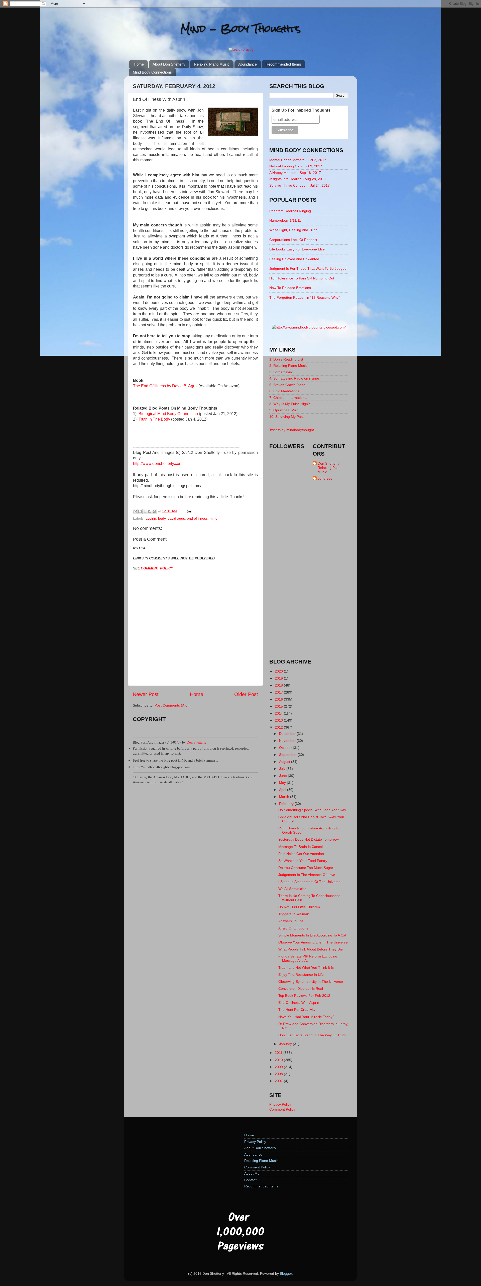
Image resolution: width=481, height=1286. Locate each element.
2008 (279, 1074)
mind (213, 518)
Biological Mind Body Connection (168, 414)
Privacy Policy (280, 1104)
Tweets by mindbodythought (291, 430)
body (162, 518)
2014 (279, 713)
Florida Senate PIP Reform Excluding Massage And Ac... (307, 958)
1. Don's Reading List (286, 359)
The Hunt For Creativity (296, 1010)
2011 (279, 1053)
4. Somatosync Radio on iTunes (294, 378)
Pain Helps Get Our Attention (301, 854)
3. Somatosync (281, 372)
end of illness (197, 518)
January (286, 1044)
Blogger (286, 1273)
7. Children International (288, 398)
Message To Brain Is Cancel (300, 847)
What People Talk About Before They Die (310, 949)
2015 (279, 706)
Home (139, 64)
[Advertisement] (309, 574)
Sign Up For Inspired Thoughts (301, 110)
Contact (250, 1180)
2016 (279, 699)
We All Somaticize (292, 889)
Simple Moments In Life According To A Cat (312, 935)
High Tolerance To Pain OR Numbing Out (301, 278)
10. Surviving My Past (286, 417)
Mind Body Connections (152, 72)
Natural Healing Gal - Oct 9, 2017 (295, 166)
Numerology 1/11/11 (285, 220)
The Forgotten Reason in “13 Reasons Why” (304, 297)
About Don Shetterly (169, 64)
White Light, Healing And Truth (293, 230)
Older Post (246, 694)
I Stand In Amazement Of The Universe (309, 882)
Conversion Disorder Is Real (300, 989)
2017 (279, 692)
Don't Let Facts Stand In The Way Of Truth (312, 1035)
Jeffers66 (325, 478)
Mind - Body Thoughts (240, 28)
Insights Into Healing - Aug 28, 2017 (297, 179)
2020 (279, 671)
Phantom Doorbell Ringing (290, 211)
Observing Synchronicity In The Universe (310, 982)
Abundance (247, 64)
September (288, 755)
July (282, 769)
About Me (252, 1173)
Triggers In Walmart (293, 914)
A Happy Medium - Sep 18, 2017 (295, 173)
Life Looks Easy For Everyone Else (297, 249)
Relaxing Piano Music (211, 64)
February (287, 804)
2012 (279, 727)
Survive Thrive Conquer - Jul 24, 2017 (299, 185)
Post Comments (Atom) (173, 705)
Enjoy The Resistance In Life (301, 975)
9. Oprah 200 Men (283, 410)
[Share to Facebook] (149, 511)
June (283, 776)
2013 (279, 720)
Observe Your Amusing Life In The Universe (313, 942)
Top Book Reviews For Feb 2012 (304, 996)
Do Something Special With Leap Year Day (312, 810)
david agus (176, 518)
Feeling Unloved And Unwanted (294, 259)
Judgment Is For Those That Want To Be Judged (307, 268)
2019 (279, 678)
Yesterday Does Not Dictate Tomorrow (308, 839)
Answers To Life (290, 921)
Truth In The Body (154, 419)
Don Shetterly (196, 742)
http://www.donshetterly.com (157, 463)
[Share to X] (144, 511)
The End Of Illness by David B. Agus (165, 386)
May (283, 783)
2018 (279, 685)
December (288, 734)
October (286, 748)
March (284, 797)
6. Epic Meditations (284, 391)
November (288, 741)
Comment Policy (282, 1109)
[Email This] (135, 511)
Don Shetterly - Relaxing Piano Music (329, 467)
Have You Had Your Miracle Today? (306, 1017)
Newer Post (146, 694)
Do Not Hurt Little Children (299, 907)
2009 (279, 1067)
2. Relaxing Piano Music (288, 366)
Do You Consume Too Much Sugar (305, 868)
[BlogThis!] (140, 511)
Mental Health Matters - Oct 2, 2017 (297, 160)
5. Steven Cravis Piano (287, 385)
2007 (279, 1081)
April (283, 790)
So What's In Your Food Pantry (302, 861)
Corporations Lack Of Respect (293, 240)
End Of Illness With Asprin (298, 1003)
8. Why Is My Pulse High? (289, 404)
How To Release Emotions (290, 288)
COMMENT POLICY (157, 568)
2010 (279, 1060)
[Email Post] (188, 511)
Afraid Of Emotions (293, 928)
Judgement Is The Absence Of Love (306, 875)
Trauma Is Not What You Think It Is (306, 968)
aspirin (151, 518)
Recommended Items (283, 64)
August (285, 762)
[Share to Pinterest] (154, 511)
